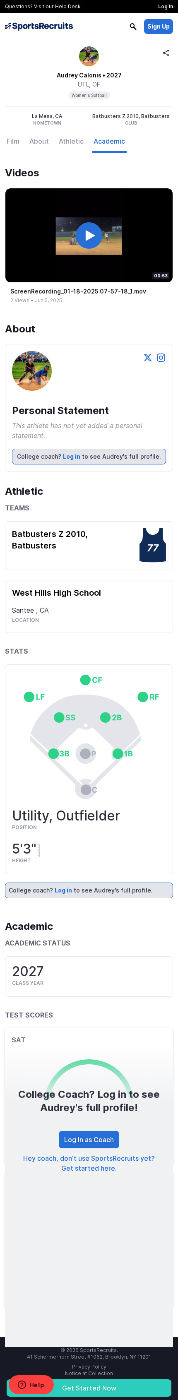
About (39, 141)
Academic (109, 141)
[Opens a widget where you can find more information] (31, 1385)
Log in (71, 456)
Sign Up (158, 26)
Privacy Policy (89, 1367)
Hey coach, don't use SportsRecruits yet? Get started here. (89, 1163)
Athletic (71, 141)
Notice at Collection (89, 1373)
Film (13, 141)
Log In (165, 6)
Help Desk (68, 6)
